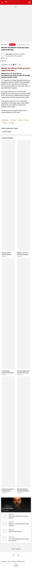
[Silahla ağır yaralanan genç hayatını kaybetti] (16, 516)
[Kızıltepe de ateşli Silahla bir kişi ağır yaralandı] (16, 524)
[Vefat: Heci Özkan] (16, 505)
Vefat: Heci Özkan (7, 508)
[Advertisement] (16, 25)
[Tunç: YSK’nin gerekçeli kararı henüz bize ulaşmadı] (16, 539)
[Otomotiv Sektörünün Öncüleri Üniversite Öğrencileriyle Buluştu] (23, 316)
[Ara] (29, 2)
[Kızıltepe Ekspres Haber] (12, 2)
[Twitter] (18, 555)
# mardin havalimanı (6, 131)
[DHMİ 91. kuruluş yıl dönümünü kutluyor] (23, 198)
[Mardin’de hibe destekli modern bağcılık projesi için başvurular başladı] (8, 198)
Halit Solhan (8, 54)
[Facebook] (13, 555)
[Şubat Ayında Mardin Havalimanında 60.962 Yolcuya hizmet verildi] (8, 434)
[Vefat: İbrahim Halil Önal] (16, 531)
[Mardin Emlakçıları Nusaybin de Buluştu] (23, 434)
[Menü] (2, 2)
